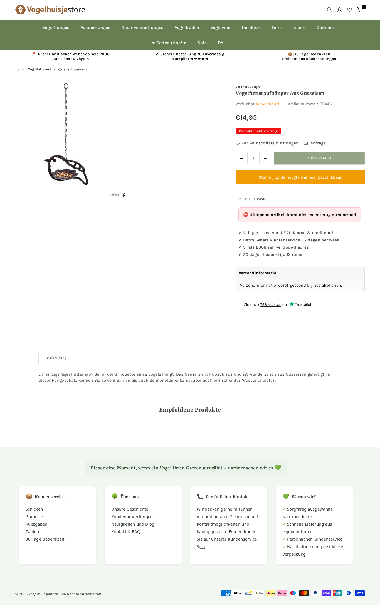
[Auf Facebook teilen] (124, 195)
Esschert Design (248, 87)
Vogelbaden (187, 27)
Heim (19, 69)
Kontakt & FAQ (126, 531)
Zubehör (326, 27)
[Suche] (329, 10)
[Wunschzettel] (349, 10)
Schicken (34, 509)
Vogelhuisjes (56, 27)
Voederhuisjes (95, 27)
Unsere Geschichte (129, 509)
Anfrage (317, 143)
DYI (221, 42)
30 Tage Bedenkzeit (45, 539)
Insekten (251, 27)
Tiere (277, 27)
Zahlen (32, 531)
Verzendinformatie (258, 273)
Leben (299, 27)
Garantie (34, 516)
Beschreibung (56, 358)
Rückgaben (37, 524)
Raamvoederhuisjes (143, 27)
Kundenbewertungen (132, 516)
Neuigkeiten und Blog (133, 524)
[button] (360, 10)
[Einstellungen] (339, 10)
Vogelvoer (221, 27)
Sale (202, 42)
